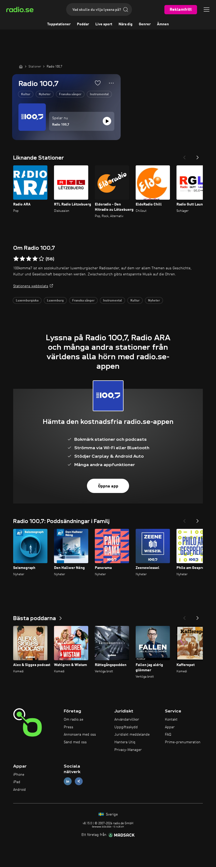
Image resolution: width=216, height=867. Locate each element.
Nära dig (125, 24)
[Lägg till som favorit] (98, 83)
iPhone (18, 775)
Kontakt (171, 719)
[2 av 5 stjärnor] (22, 259)
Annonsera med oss (80, 734)
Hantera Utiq (124, 742)
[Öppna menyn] (206, 9)
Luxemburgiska (27, 300)
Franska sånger (70, 94)
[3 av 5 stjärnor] (29, 259)
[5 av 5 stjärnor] (41, 259)
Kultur (25, 94)
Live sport (103, 24)
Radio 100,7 (60, 124)
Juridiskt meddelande (132, 734)
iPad (16, 782)
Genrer (145, 24)
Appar (170, 727)
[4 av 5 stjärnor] (35, 259)
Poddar (83, 24)
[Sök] (125, 9)
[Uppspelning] (107, 121)
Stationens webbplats (30, 286)
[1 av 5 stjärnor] (16, 259)
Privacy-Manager (128, 750)
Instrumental (99, 94)
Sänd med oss (75, 742)
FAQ (168, 734)
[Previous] (184, 156)
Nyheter (45, 94)
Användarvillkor (126, 719)
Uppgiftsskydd (126, 727)
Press (68, 727)
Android (19, 790)
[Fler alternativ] (111, 83)
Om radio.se (73, 719)
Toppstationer (59, 24)
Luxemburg (55, 300)
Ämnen (163, 24)
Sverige (111, 814)
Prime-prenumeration (182, 742)
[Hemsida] (21, 66)
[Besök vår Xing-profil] (79, 781)
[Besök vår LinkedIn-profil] (68, 781)
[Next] (197, 156)
